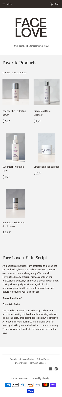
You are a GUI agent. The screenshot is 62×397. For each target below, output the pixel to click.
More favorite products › (14, 72)
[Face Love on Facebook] (50, 369)
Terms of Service (38, 363)
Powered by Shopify (39, 378)
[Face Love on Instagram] (56, 369)
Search (13, 359)
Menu (9, 4)
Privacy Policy (20, 363)
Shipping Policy (27, 359)
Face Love (22, 378)
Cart (57, 4)
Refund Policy (43, 359)
